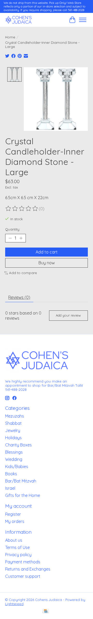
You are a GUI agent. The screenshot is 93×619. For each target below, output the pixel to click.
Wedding (13, 459)
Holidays (13, 437)
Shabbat (13, 423)
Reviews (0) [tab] (19, 297)
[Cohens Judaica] (18, 19)
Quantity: (12, 229)
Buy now (46, 262)
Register (13, 514)
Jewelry (12, 430)
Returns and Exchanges (27, 569)
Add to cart (47, 252)
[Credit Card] (45, 611)
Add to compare (23, 273)
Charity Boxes (18, 444)
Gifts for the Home (22, 495)
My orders (14, 521)
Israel (10, 488)
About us (13, 540)
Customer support (22, 576)
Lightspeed (14, 604)
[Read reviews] (22, 209)
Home (10, 37)
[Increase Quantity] (21, 238)
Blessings (14, 452)
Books (11, 473)
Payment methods (22, 561)
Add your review (68, 315)
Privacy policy (18, 554)
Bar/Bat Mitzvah (20, 481)
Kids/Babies (16, 466)
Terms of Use (17, 547)
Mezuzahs (14, 416)
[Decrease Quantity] (10, 238)
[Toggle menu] (83, 20)
